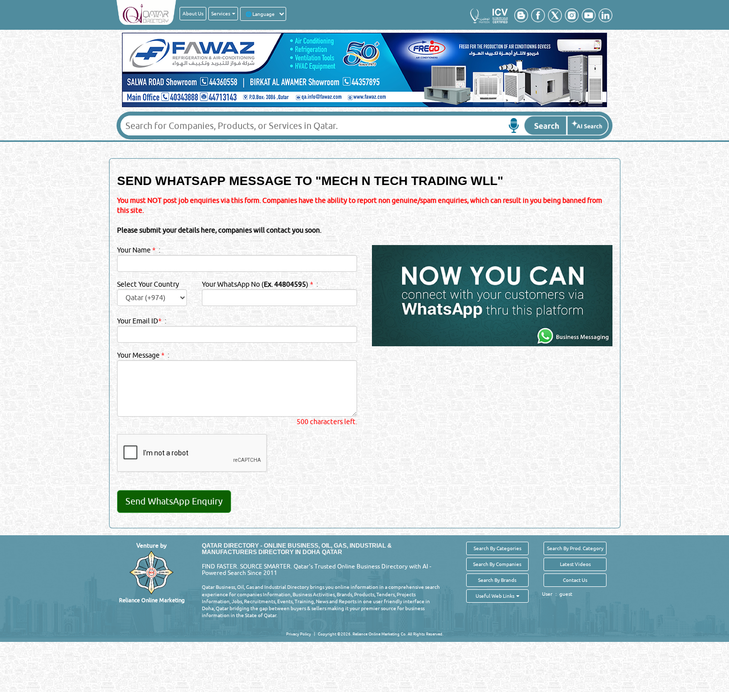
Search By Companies (497, 564)
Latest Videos (575, 564)
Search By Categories (497, 548)
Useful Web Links (496, 596)
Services (221, 13)
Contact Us (575, 580)
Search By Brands (497, 580)
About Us (192, 13)
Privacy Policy (298, 633)
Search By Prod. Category (575, 548)
